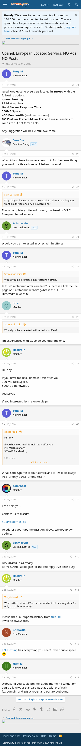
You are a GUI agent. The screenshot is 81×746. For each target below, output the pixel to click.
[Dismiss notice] (75, 15)
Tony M (9, 63)
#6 (77, 317)
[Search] (76, 4)
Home (52, 736)
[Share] (72, 85)
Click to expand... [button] (40, 462)
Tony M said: (11, 597)
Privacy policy (30, 736)
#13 (77, 677)
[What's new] (69, 4)
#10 (77, 556)
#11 (77, 589)
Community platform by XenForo (32, 742)
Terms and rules (11, 736)
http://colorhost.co (14, 521)
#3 (77, 187)
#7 (77, 363)
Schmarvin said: (13, 274)
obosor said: (11, 431)
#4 (77, 237)
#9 (77, 499)
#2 (77, 154)
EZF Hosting (10, 650)
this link (56, 617)
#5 (77, 266)
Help (43, 736)
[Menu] (5, 4)
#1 (77, 85)
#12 (77, 643)
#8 (77, 424)
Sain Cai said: (11, 194)
